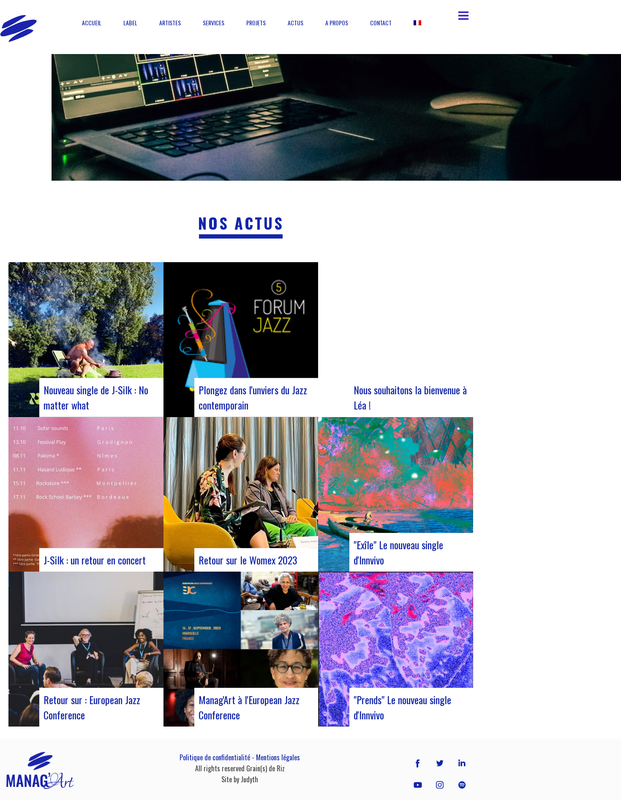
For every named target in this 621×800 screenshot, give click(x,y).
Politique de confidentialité (215, 757)
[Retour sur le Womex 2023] (241, 494)
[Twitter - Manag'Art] (440, 763)
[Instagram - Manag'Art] (440, 785)
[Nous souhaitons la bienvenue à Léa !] (395, 339)
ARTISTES (170, 22)
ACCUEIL (91, 22)
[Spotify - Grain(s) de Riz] (462, 785)
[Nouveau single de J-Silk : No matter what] (85, 339)
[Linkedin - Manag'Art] (462, 763)
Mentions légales (278, 757)
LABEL (130, 22)
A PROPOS (336, 22)
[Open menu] (463, 16)
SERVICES (213, 22)
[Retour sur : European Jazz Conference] (85, 649)
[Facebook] (418, 763)
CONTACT (381, 22)
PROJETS (256, 22)
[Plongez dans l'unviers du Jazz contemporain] (241, 339)
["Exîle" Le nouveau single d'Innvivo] (395, 494)
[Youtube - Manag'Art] (418, 785)
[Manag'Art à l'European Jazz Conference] (241, 649)
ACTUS (295, 22)
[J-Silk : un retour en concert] (85, 494)
